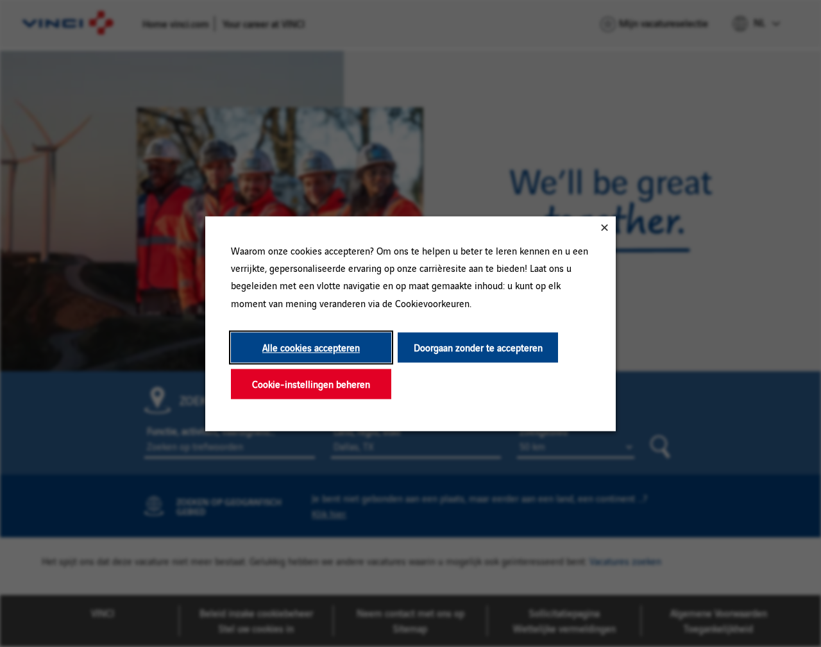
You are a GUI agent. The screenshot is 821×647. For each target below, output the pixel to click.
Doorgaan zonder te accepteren (478, 347)
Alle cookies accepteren (311, 347)
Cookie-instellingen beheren (311, 384)
